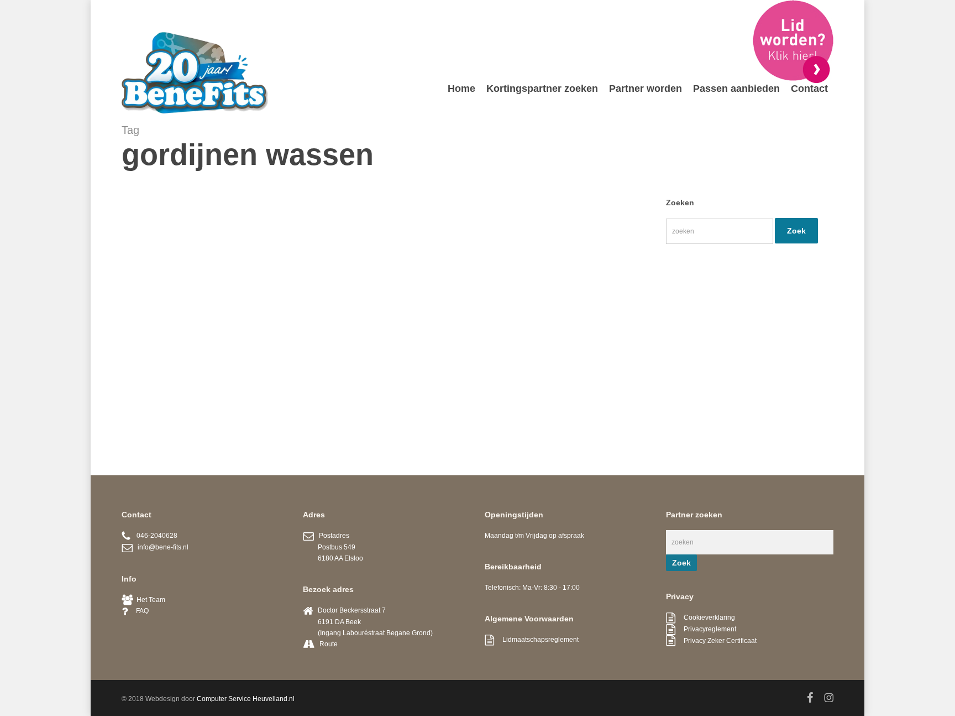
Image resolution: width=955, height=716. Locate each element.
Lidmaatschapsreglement (536, 640)
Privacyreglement (705, 629)
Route (328, 644)
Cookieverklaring (705, 617)
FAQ (138, 611)
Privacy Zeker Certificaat (716, 641)
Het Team (149, 600)
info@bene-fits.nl (160, 547)
